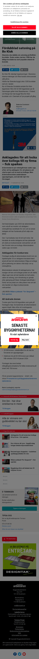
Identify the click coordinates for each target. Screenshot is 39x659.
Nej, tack (25, 340)
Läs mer (19, 15)
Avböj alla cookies (19, 33)
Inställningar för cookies (19, 22)
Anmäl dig (14, 340)
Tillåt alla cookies (19, 27)
